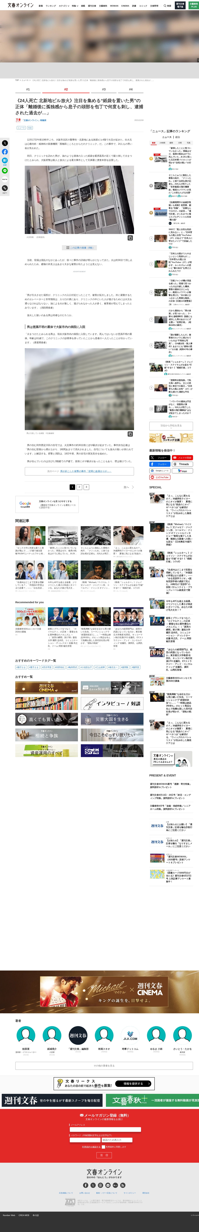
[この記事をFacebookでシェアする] (4, 152)
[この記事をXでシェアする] (4, 143)
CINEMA (125, 6)
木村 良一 (175, 416)
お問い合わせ (84, 1193)
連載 (83, 6)
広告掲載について (66, 1193)
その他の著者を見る (104, 1065)
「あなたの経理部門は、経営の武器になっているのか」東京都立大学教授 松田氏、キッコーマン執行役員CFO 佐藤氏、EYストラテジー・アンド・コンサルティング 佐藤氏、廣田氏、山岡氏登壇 (128, 639)
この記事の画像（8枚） (82, 247)
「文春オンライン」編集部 (181, 304)
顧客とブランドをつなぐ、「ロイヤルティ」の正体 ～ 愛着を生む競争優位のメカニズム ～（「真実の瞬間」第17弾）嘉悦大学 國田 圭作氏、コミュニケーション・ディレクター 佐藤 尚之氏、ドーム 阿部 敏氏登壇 (63, 639)
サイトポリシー (130, 1193)
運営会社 (145, 1193)
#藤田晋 (135, 667)
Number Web (9, 1215)
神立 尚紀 (175, 169)
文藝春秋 (103, 6)
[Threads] (100, 1185)
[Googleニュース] (108, 1185)
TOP (17, 80)
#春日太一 (113, 667)
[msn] (115, 1185)
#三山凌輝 (100, 667)
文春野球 (154, 6)
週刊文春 (92, 6)
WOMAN (114, 6)
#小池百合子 (86, 667)
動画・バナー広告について (106, 1193)
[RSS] (122, 1185)
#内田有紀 (59, 667)
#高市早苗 (46, 667)
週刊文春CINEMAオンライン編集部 (179, 374)
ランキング (51, 6)
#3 (104, 89)
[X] (93, 1185)
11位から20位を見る (171, 425)
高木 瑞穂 (184, 196)
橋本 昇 (174, 196)
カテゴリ (63, 6)
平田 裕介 (175, 247)
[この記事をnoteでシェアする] (5, 180)
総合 (177, 137)
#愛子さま (34, 667)
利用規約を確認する (91, 1147)
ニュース (25, 80)
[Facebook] (85, 1185)
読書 (134, 6)
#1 (28, 89)
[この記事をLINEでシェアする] (4, 171)
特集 (74, 6)
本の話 (36, 1215)
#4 (131, 89)
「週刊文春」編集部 (178, 223)
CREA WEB (24, 1215)
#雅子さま (21, 667)
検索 (169, 6)
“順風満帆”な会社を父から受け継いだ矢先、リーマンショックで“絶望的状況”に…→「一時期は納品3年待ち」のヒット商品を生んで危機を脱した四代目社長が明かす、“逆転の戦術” (96, 637)
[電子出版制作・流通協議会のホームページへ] (70, 1202)
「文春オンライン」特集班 (34, 120)
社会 (30, 128)
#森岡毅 (124, 667)
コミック (143, 6)
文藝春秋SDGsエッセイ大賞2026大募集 (28, 632)
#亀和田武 (72, 667)
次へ (126, 487)
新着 (41, 6)
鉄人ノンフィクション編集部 (181, 328)
